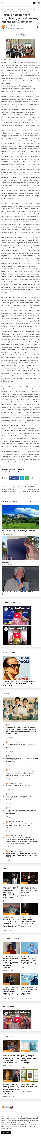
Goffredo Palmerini (9, 472)
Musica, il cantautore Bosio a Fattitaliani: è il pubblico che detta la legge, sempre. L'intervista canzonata (11, 991)
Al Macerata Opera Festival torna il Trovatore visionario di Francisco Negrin (29, 920)
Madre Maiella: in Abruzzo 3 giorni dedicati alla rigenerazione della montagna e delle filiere (18, 531)
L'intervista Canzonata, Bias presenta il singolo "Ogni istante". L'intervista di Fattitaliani (29, 991)
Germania (20, 470)
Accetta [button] (6, 1132)
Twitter (22, 478)
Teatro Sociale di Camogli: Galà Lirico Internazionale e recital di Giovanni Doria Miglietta (19, 798)
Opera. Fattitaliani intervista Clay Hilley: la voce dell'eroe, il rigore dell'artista (29, 889)
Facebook (15, 478)
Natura (12, 9)
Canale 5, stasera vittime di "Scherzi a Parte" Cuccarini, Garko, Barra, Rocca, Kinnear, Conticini (20, 825)
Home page (5, 9)
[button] (39, 3)
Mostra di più (34, 502)
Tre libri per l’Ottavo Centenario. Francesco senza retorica (29, 1086)
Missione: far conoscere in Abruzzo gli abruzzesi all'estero (18, 562)
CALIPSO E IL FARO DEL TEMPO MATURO (18, 786)
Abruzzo (12, 470)
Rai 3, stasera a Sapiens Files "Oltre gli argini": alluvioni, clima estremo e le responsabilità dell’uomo (21, 746)
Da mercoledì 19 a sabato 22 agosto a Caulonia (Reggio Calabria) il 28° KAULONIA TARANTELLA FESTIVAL (21, 855)
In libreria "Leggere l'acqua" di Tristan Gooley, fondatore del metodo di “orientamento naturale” (28, 1059)
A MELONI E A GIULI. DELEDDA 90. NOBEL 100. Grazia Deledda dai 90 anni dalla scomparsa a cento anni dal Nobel (22, 760)
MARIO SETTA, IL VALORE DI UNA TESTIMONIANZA (18, 592)
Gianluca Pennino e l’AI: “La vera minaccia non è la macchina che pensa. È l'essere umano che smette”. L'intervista (11, 1058)
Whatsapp (27, 478)
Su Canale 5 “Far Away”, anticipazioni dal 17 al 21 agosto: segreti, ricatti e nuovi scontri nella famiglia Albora (22, 812)
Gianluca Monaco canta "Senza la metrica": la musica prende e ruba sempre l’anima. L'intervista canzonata (29, 960)
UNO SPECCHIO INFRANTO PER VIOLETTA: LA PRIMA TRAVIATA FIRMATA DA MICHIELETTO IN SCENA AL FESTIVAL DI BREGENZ (11, 922)
